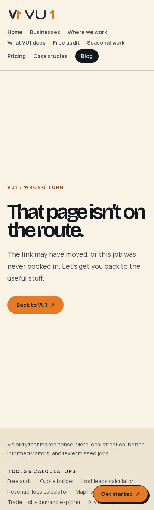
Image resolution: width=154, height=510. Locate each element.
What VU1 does (26, 42)
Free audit (66, 42)
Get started (120, 493)
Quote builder (57, 481)
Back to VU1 (35, 304)
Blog (87, 55)
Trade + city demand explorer (44, 502)
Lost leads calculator (107, 481)
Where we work (87, 32)
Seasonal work (105, 42)
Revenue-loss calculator (37, 491)
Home (14, 32)
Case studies (50, 55)
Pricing (16, 55)
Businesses (45, 32)
